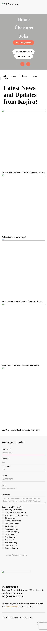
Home (23, 19)
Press (35, 76)
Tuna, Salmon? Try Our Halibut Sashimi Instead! (21, 366)
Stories (5, 79)
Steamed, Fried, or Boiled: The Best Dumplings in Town (23, 173)
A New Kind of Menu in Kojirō (14, 237)
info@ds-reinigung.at (24, 52)
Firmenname (6, 449)
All (4, 76)
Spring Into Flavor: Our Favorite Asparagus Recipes (22, 301)
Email (4, 485)
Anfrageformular (12, 606)
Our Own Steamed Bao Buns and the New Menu (20, 430)
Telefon (5, 476)
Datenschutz (40, 622)
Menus (14, 76)
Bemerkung (6, 495)
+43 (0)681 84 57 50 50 (12, 596)
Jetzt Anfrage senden (23, 43)
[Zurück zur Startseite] (11, 7)
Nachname (6, 466)
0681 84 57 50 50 (23, 56)
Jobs (23, 36)
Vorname (6, 459)
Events (24, 76)
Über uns (23, 27)
